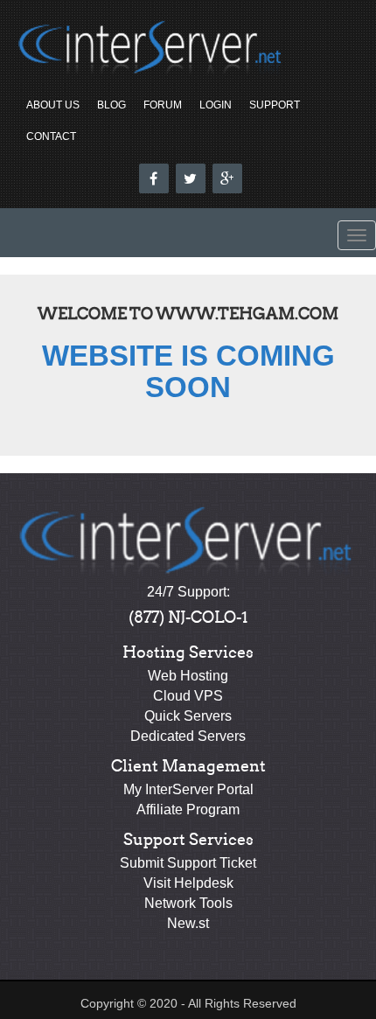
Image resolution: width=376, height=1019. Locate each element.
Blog (111, 105)
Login (215, 105)
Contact (51, 136)
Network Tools (188, 903)
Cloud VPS (188, 695)
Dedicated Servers (188, 736)
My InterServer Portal (188, 789)
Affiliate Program (188, 809)
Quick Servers (188, 715)
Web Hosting (188, 675)
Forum (162, 105)
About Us (53, 105)
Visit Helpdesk (188, 883)
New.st (188, 923)
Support (274, 105)
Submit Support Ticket (188, 862)
